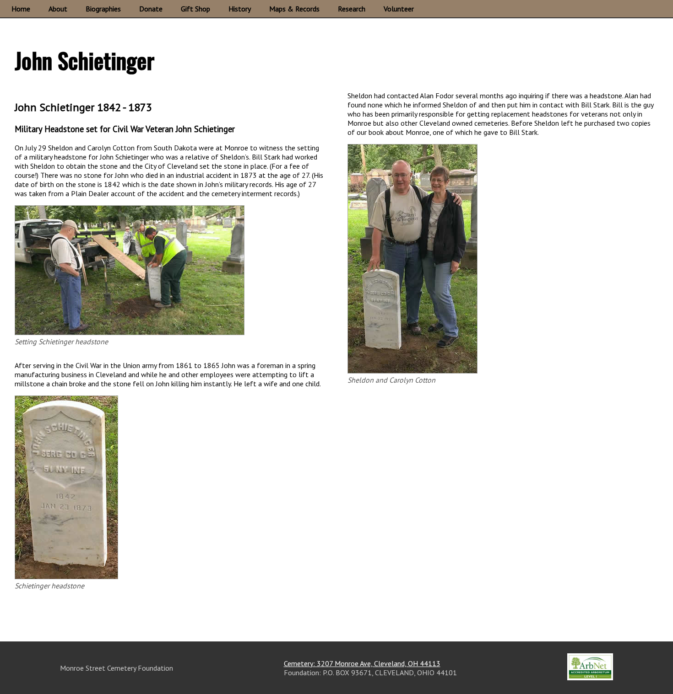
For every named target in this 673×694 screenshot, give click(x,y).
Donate (151, 8)
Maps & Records (294, 8)
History (239, 8)
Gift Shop (195, 8)
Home (20, 8)
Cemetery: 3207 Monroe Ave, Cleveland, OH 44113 (362, 663)
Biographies (103, 8)
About (58, 8)
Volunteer (399, 8)
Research (351, 8)
